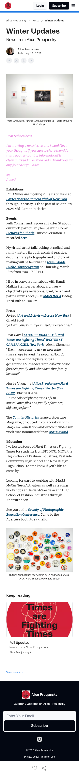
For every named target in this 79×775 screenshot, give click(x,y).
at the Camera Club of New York (43, 199)
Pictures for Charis (20, 233)
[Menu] (73, 5)
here (23, 238)
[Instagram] (39, 739)
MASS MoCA (52, 296)
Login (40, 5)
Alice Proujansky (16, 20)
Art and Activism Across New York (43, 315)
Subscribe (59, 5)
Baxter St (13, 199)
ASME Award (58, 432)
